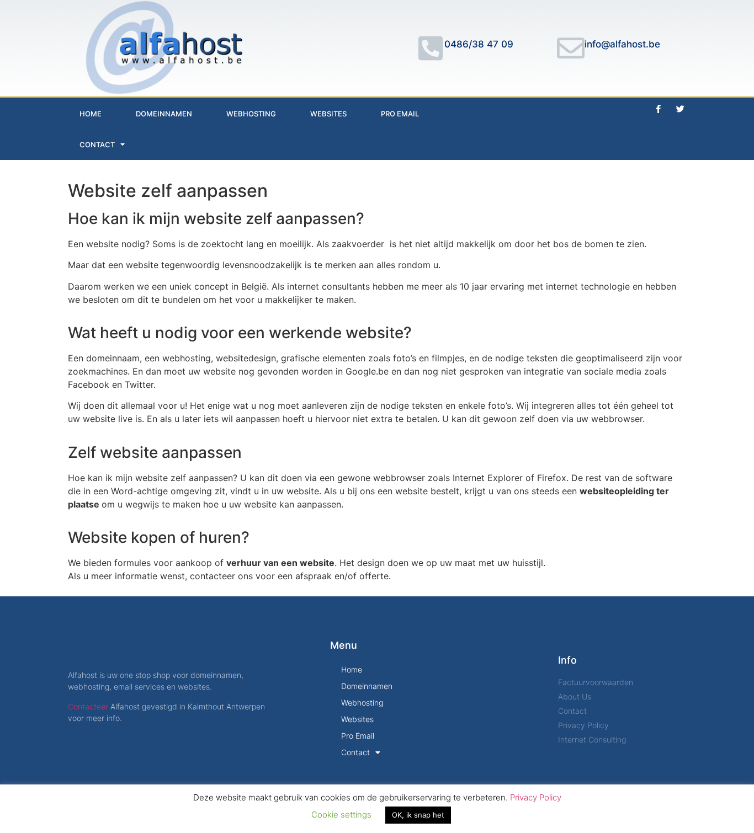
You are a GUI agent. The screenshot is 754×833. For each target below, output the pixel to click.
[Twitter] (681, 109)
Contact (97, 144)
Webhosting (251, 113)
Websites (328, 113)
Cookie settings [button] (341, 814)
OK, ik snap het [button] (418, 814)
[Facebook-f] (658, 109)
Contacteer (88, 706)
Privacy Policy (535, 797)
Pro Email (400, 113)
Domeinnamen (164, 113)
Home (90, 113)
